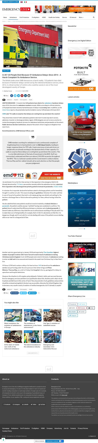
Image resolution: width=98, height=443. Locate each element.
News (5, 17)
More (80, 17)
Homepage (5, 428)
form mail (64, 395)
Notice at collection (39, 441)
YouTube (42, 404)
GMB (4, 114)
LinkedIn (26, 404)
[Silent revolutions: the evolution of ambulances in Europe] (13, 315)
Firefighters (35, 17)
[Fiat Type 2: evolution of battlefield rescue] (52, 315)
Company (50, 428)
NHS (39, 265)
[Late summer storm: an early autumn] (83, 122)
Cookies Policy (7, 431)
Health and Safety (54, 17)
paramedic (5, 206)
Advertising (58, 428)
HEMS (44, 17)
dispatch (16, 99)
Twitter (34, 404)
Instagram (17, 404)
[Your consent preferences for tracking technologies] (3, 439)
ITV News (20, 184)
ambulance (9, 99)
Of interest (73, 17)
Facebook (7, 404)
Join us (66, 428)
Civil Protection (24, 17)
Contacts (73, 428)
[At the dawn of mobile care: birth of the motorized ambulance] (13, 336)
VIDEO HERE (58, 186)
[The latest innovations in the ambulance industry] (33, 336)
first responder (23, 99)
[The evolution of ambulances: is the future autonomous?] (33, 315)
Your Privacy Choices (52, 441)
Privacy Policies (83, 428)
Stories (64, 17)
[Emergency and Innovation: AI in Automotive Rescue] (52, 336)
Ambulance (13, 17)
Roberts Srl (93, 436)
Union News (6, 110)
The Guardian (48, 252)
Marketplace (84, 193)
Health (30, 99)
